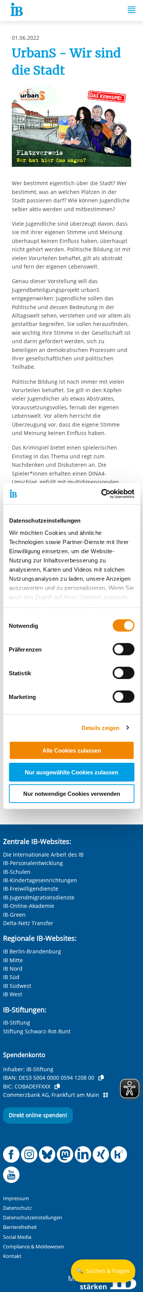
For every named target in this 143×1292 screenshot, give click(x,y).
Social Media (17, 1237)
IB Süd (11, 977)
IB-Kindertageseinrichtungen (40, 880)
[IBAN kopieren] (101, 1077)
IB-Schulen (17, 871)
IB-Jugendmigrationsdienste (38, 897)
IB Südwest (17, 985)
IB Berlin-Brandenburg (32, 951)
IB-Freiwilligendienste (30, 888)
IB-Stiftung (16, 1022)
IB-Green (14, 914)
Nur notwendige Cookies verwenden (71, 793)
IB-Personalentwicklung (33, 863)
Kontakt (12, 1256)
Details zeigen (100, 727)
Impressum (16, 1198)
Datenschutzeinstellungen (32, 1217)
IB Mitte (13, 960)
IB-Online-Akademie (28, 905)
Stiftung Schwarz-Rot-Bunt (37, 1031)
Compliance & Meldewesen (33, 1246)
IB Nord (12, 968)
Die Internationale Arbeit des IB (43, 854)
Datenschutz (17, 1208)
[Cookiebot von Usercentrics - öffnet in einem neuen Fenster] (101, 494)
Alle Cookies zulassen (71, 750)
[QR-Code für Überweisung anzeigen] (105, 1095)
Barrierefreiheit (20, 1227)
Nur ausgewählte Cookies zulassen (71, 772)
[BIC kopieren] (57, 1086)
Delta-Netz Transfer (28, 923)
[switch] (123, 649)
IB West (12, 994)
